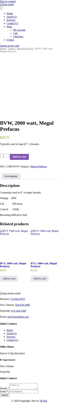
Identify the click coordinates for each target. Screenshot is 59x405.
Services (11, 336)
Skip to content (8, 1)
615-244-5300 (18, 310)
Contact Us (12, 340)
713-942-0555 (17, 299)
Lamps (11, 48)
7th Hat (43, 400)
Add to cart (19, 156)
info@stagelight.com (18, 316)
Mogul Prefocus (25, 48)
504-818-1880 (22, 305)
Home (3, 48)
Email (4, 391)
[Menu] (1, 7)
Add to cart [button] (9, 278)
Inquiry (5, 388)
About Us (12, 333)
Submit (4, 395)
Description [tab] (11, 176)
